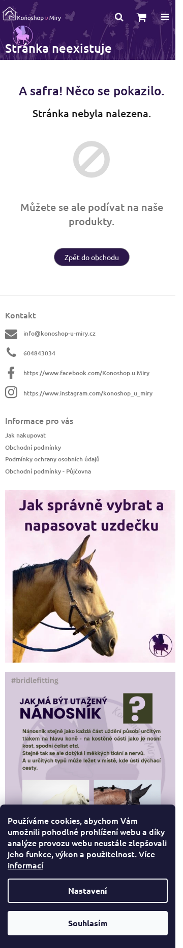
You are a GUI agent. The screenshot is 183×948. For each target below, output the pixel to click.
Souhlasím (88, 923)
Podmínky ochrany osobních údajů (52, 459)
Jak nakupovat (25, 435)
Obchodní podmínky (33, 447)
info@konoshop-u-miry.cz (59, 333)
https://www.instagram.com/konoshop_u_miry (87, 393)
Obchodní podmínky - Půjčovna (48, 471)
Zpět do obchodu (92, 257)
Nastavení (87, 890)
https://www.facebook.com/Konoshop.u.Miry (86, 373)
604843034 (39, 353)
